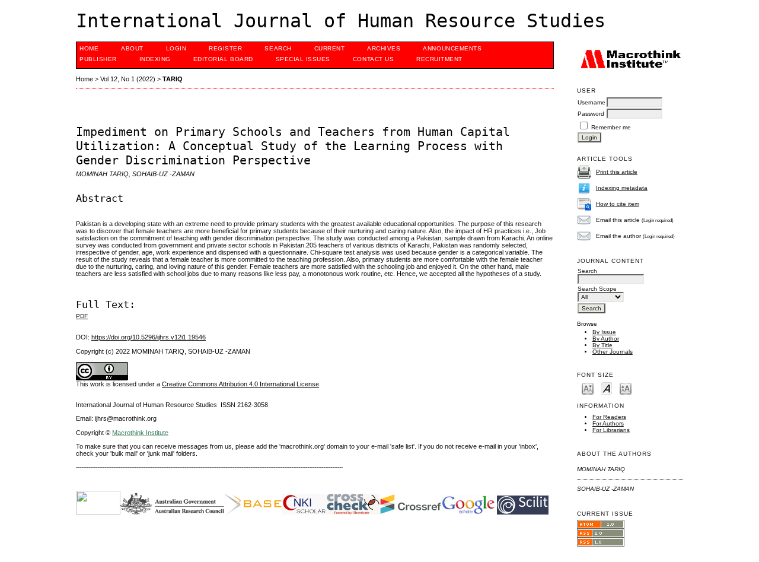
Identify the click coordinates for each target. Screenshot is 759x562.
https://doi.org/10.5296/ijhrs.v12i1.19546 (148, 337)
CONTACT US (373, 59)
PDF (82, 316)
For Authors (608, 423)
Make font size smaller (588, 388)
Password (591, 113)
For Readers (609, 417)
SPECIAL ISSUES (303, 59)
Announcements (452, 48)
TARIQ (172, 78)
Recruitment (439, 59)
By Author (605, 338)
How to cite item (617, 204)
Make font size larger (626, 388)
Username (591, 102)
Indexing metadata (622, 188)
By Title (602, 345)
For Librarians (611, 430)
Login (176, 48)
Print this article (616, 172)
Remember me (611, 127)
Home (88, 48)
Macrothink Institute (140, 432)
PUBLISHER (98, 59)
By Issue (604, 332)
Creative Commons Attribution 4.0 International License (240, 384)
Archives (383, 48)
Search (277, 48)
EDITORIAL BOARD (223, 59)
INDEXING (155, 59)
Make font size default (607, 388)
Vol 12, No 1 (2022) (127, 78)
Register (225, 48)
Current (329, 48)
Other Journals (612, 351)
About (132, 48)
